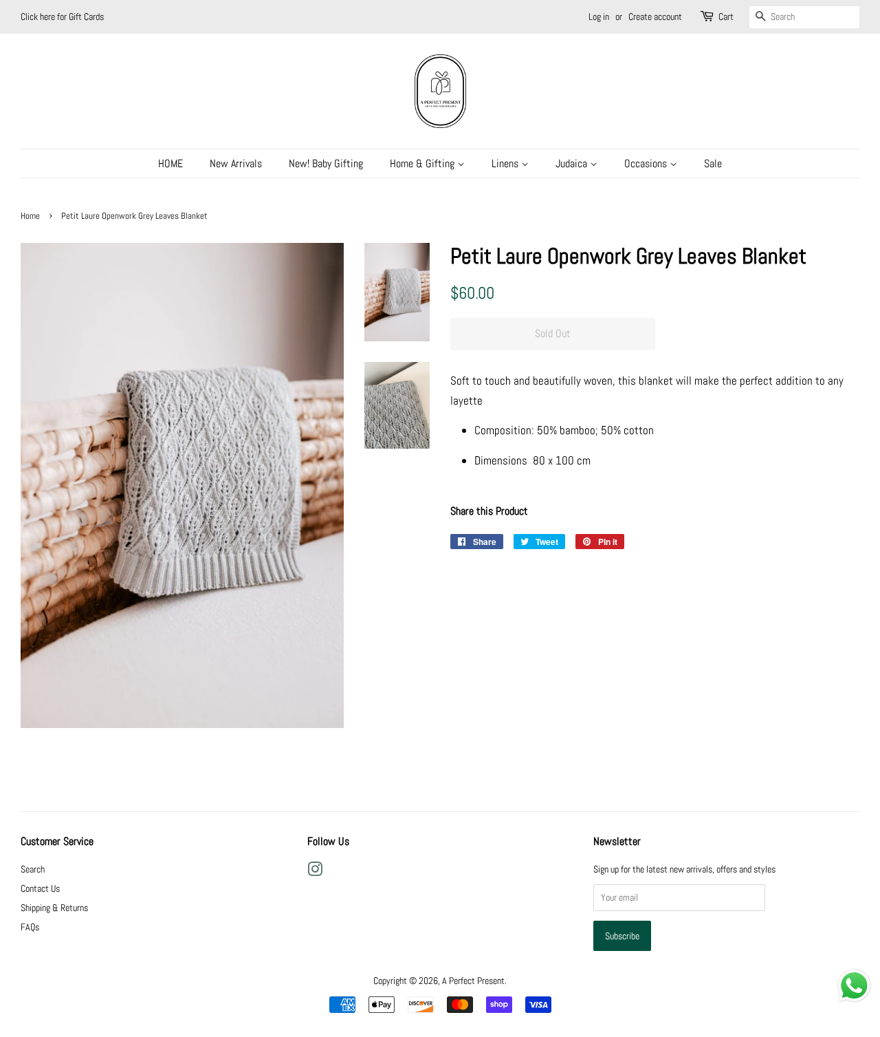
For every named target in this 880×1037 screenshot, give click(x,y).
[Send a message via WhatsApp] (854, 986)
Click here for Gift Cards (62, 16)
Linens (506, 163)
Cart (726, 16)
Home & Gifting (423, 163)
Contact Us (40, 888)
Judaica (573, 163)
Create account (655, 16)
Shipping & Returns (54, 907)
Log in (598, 16)
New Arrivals (236, 163)
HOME (170, 163)
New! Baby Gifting (326, 163)
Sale (713, 163)
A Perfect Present (473, 980)
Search (33, 869)
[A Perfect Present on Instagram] (314, 872)
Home (30, 216)
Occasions (647, 163)
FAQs (30, 927)
